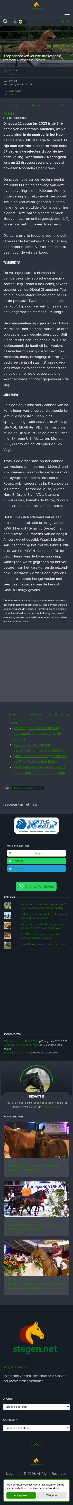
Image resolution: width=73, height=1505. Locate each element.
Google (38, 853)
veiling (38, 787)
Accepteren (21, 1495)
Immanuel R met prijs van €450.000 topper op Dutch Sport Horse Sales (36, 1286)
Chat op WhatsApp (39, 886)
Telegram (17, 868)
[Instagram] (67, 21)
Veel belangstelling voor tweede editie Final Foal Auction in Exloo (33, 1168)
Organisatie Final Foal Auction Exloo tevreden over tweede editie (31, 1227)
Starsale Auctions (22, 787)
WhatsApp (17, 861)
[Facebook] (63, 21)
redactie (13, 74)
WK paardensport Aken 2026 (20, 1041)
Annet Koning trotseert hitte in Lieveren (43, 944)
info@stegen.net (50, 1106)
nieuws (12, 1161)
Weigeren (52, 1495)
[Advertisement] (36, 666)
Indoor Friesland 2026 (16, 1052)
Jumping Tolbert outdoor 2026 (21, 1044)
